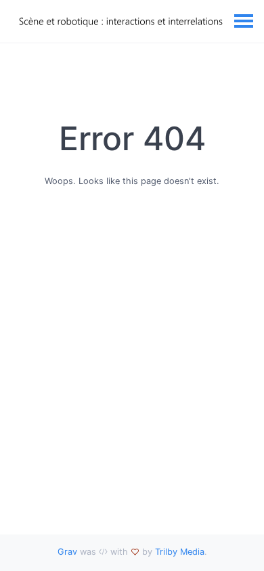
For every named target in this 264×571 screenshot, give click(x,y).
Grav (67, 552)
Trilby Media (179, 552)
